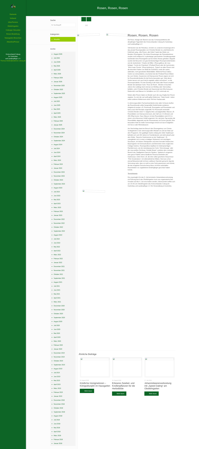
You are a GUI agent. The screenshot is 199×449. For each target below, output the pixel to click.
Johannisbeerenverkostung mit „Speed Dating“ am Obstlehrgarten (157, 386)
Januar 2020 (58, 349)
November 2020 (59, 310)
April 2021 (57, 298)
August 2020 (58, 321)
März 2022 (57, 254)
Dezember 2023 (59, 172)
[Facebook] (13, 446)
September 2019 (59, 365)
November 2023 (59, 176)
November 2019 (59, 357)
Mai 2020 (57, 333)
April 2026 (57, 70)
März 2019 (57, 388)
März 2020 (57, 341)
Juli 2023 (57, 192)
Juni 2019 (57, 376)
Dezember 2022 (59, 219)
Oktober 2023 (58, 180)
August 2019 (58, 369)
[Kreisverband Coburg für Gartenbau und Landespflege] (13, 6)
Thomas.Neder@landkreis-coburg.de (12, 61)
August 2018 (58, 416)
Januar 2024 (58, 168)
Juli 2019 (57, 372)
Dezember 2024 (59, 129)
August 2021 (58, 282)
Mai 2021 (57, 294)
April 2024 (57, 156)
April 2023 (57, 203)
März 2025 (57, 117)
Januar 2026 (58, 81)
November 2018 (59, 404)
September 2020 (59, 317)
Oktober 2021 (58, 274)
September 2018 (59, 412)
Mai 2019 (57, 380)
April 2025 (57, 113)
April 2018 (57, 431)
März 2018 (57, 435)
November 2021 (59, 270)
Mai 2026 (57, 66)
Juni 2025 (57, 105)
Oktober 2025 (58, 89)
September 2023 (59, 184)
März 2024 (57, 160)
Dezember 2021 (59, 266)
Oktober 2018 (58, 408)
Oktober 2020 (58, 313)
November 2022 (59, 223)
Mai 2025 (57, 109)
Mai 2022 (57, 247)
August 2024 (58, 144)
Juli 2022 (57, 239)
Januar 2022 (58, 262)
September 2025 (59, 93)
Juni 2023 (57, 196)
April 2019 (57, 384)
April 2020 (57, 337)
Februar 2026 (58, 78)
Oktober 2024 (58, 137)
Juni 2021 (57, 290)
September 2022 (59, 231)
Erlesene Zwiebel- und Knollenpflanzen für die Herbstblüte (123, 386)
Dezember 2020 (59, 306)
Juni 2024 (57, 152)
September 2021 (59, 278)
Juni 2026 (57, 62)
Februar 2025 (58, 121)
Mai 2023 (57, 199)
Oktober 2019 (58, 361)
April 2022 (57, 251)
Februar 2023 (58, 211)
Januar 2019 (58, 396)
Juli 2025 (57, 101)
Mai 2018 (57, 428)
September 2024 (59, 140)
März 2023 (57, 207)
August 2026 (58, 54)
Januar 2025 (58, 125)
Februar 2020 (58, 345)
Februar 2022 (58, 258)
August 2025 (58, 97)
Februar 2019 (58, 392)
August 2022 (58, 235)
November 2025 (59, 85)
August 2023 (58, 188)
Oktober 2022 (58, 227)
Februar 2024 (58, 164)
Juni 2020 (57, 329)
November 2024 (59, 133)
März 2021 (57, 302)
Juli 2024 (57, 148)
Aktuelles (57, 39)
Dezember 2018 (59, 400)
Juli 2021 (57, 286)
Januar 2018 (58, 443)
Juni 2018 (57, 424)
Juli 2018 (57, 420)
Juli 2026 (57, 58)
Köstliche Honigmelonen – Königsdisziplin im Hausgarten (95, 384)
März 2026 (57, 74)
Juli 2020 (57, 325)
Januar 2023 (58, 215)
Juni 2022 (57, 243)
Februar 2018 (58, 439)
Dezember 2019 (59, 353)
